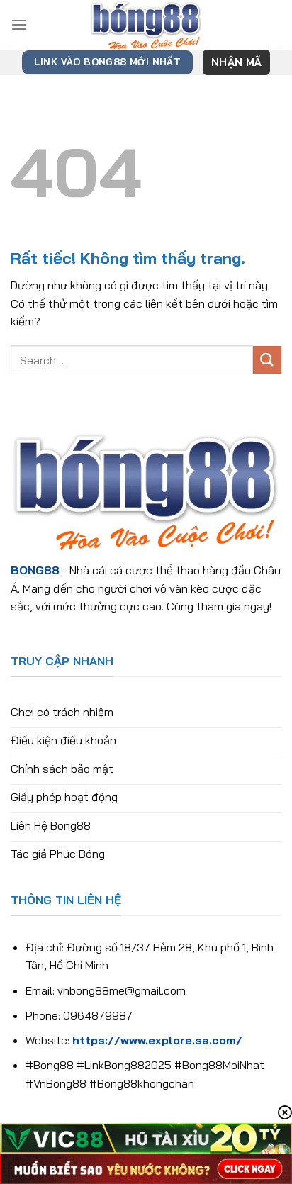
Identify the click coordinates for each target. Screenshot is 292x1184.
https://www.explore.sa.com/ (157, 1040)
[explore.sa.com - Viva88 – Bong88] (146, 25)
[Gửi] (267, 360)
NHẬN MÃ (236, 62)
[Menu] (19, 24)
